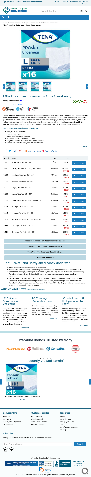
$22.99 (66, 209)
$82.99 (66, 215)
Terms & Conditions (39, 422)
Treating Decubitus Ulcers (42, 299)
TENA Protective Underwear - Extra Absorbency (37, 96)
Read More (83, 146)
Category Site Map (67, 422)
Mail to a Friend (34, 151)
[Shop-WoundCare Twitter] (10, 151)
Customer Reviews (45, 257)
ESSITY (22, 101)
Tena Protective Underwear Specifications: (45, 252)
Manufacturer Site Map (69, 427)
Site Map (63, 430)
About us (6, 416)
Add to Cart (79, 163)
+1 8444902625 (62, 2)
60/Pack (54, 219)
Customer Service (40, 413)
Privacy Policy (36, 416)
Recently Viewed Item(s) (46, 361)
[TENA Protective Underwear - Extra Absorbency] (45, 54)
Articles (62, 416)
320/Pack (54, 169)
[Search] (86, 11)
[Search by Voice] (81, 11)
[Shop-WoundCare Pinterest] (20, 151)
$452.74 (66, 203)
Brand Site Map (65, 419)
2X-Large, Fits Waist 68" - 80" (23, 226)
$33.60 (66, 228)
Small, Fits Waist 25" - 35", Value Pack (26, 169)
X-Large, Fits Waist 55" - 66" (22, 207)
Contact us (7, 419)
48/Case (54, 232)
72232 (5, 175)
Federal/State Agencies (12, 422)
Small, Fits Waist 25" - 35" (21, 162)
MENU (6, 17)
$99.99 (66, 222)
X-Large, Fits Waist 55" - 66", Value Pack (27, 219)
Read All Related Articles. (36, 289)
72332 (5, 188)
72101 (5, 169)
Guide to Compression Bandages (11, 300)
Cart (86, 2)
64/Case (54, 181)
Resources (65, 413)
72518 (5, 226)
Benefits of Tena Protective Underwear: (45, 246)
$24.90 (66, 165)
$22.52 (66, 177)
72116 (5, 162)
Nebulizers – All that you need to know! (73, 300)
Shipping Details (37, 419)
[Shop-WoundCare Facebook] (5, 151)
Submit (80, 444)
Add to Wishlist (50, 151)
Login (86, 4)
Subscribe (8, 433)
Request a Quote (38, 424)
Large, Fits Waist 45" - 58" (22, 188)
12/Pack (54, 207)
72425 (5, 207)
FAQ (61, 424)
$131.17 (66, 234)
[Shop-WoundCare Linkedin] (15, 151)
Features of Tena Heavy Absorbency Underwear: (45, 241)
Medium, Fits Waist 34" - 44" (23, 175)
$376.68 (66, 171)
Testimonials (8, 424)
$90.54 (66, 184)
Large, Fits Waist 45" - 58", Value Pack (26, 200)
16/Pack (54, 162)
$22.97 (66, 190)
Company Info (10, 413)
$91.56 (66, 196)
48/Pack (54, 213)
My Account (76, 2)
